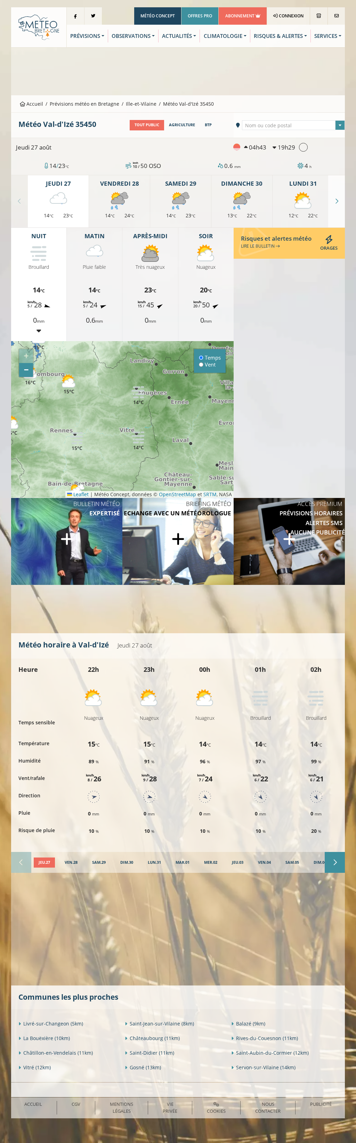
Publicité (321, 1104)
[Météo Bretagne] (38, 26)
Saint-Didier (152, 1052)
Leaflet (80, 494)
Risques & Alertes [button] (278, 36)
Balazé (250, 1023)
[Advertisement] (178, 70)
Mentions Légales (121, 1107)
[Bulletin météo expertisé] (66, 541)
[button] (69, 384)
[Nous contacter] (336, 16)
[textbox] (293, 125)
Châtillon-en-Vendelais (58, 1052)
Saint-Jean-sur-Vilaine (162, 1023)
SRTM (210, 494)
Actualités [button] (177, 36)
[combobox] (293, 125)
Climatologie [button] (223, 36)
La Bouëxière (46, 1038)
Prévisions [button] (85, 36)
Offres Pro (200, 16)
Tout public (147, 124)
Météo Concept (157, 16)
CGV (76, 1104)
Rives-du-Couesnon (267, 1038)
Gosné (145, 1067)
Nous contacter (268, 1107)
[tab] (44, 863)
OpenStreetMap (177, 494)
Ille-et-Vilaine (141, 103)
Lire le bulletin (258, 246)
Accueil (34, 103)
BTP (208, 124)
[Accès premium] (289, 541)
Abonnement (240, 16)
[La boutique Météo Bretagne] (318, 16)
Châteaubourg (155, 1038)
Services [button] (325, 36)
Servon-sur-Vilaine (266, 1067)
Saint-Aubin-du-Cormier (272, 1052)
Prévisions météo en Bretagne (84, 103)
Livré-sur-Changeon (53, 1023)
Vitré (37, 1067)
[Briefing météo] (178, 541)
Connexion (291, 16)
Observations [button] (131, 36)
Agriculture (182, 124)
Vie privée (170, 1107)
